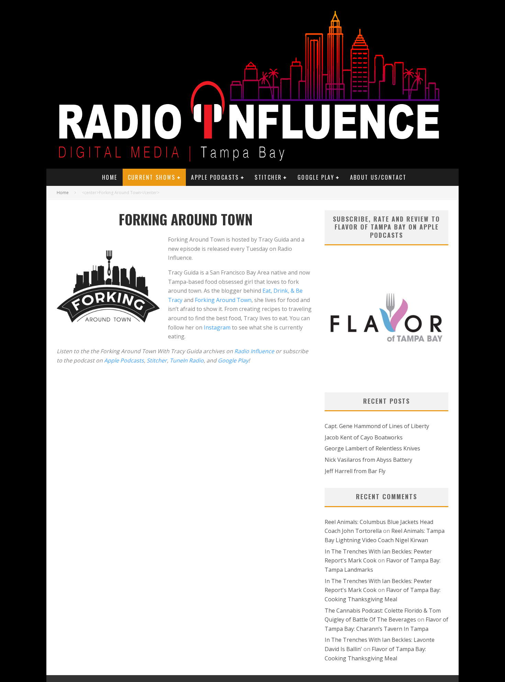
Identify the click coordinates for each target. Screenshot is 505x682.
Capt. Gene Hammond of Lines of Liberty (377, 426)
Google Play (316, 177)
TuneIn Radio (187, 360)
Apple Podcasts (215, 177)
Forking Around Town (223, 300)
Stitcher (268, 177)
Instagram (217, 327)
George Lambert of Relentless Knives (372, 448)
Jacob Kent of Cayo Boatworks (364, 437)
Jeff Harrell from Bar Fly (355, 471)
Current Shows (152, 177)
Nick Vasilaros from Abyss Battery (368, 459)
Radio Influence (254, 351)
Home (109, 177)
